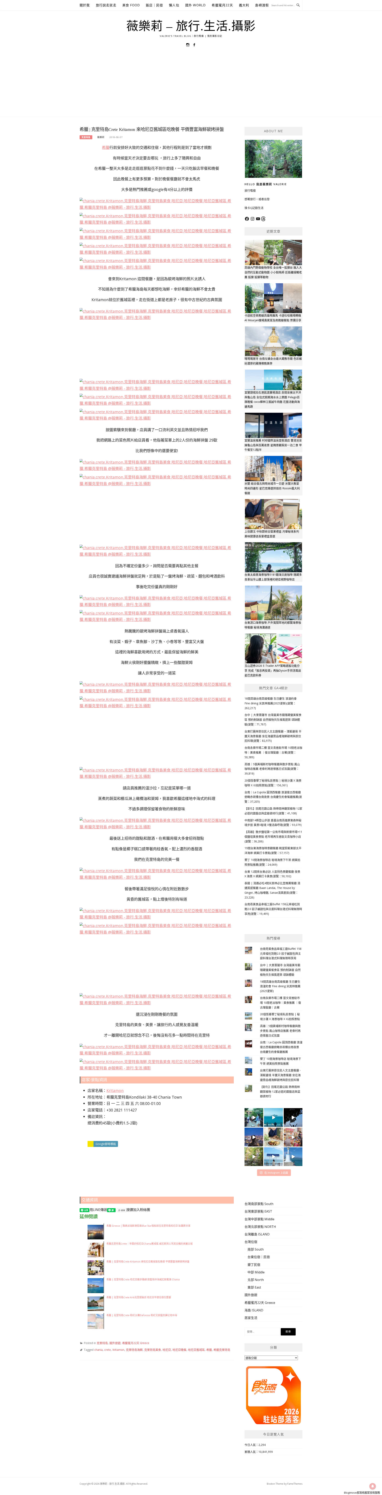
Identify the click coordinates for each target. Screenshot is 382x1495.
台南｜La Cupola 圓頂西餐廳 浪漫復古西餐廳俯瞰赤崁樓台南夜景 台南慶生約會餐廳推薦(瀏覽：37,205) (273, 797)
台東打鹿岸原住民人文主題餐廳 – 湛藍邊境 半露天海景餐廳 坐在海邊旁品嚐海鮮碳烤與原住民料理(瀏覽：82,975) (273, 736)
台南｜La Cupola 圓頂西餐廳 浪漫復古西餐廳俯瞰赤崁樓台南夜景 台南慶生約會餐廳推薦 (281, 1047)
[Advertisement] (191, 87)
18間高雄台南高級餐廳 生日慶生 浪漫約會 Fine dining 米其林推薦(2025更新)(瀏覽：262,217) (271, 703)
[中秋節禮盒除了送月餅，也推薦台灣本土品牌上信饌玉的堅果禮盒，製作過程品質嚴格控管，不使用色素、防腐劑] (273, 1137)
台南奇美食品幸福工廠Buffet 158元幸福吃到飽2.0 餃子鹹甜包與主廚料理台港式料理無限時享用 (280, 953)
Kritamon (115, 1090)
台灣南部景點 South (259, 1204)
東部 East (254, 1287)
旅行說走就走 (106, 5)
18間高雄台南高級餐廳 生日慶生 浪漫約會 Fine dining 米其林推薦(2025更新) (280, 986)
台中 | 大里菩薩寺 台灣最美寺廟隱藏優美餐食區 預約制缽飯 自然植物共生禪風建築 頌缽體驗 (280, 969)
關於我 (85, 5)
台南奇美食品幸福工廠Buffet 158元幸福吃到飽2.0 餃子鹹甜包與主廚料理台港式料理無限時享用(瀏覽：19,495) (273, 909)
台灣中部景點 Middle (259, 1219)
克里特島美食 (152, 1350)
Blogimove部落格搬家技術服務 (362, 1492)
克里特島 (86, 137)
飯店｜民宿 (154, 5)
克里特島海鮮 (134, 1350)
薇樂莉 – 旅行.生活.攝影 (191, 26)
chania (98, 1350)
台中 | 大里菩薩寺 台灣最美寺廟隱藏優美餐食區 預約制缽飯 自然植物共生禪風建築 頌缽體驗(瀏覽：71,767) (273, 719)
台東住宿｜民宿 (259, 1257)
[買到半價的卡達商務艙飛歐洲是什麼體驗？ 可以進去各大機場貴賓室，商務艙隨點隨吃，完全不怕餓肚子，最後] (254, 1117)
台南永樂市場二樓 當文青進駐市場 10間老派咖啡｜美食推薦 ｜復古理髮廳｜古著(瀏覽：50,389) (273, 752)
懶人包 (174, 5)
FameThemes (294, 1483)
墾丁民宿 (254, 1264)
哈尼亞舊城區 (196, 1350)
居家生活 (251, 1318)
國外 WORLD (195, 5)
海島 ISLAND (254, 1310)
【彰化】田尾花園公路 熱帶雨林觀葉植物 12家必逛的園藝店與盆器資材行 (280, 1091)
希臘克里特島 (221, 1350)
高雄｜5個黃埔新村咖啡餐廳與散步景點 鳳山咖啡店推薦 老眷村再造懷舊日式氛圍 (280, 1030)
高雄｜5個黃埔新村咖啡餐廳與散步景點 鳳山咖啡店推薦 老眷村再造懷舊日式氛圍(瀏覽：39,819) (272, 769)
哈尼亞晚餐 (179, 1350)
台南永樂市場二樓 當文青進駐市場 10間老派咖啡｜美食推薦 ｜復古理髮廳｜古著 (280, 1002)
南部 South (256, 1249)
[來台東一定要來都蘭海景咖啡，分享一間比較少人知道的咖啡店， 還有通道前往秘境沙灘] (273, 1156)
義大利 (244, 5)
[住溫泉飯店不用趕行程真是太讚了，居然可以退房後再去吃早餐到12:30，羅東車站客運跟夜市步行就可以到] (254, 1137)
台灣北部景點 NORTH (260, 1226)
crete (107, 1350)
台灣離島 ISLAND (257, 1234)
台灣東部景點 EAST (258, 1211)
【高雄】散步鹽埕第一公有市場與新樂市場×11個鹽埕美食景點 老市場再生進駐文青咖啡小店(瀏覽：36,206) (273, 836)
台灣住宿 (251, 1242)
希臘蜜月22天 (222, 5)
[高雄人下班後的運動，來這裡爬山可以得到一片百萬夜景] (293, 1117)
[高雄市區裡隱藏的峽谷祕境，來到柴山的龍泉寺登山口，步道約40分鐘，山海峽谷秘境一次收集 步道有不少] (254, 1156)
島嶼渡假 (262, 5)
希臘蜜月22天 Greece (135, 1343)
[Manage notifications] (372, 1486)
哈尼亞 (167, 1350)
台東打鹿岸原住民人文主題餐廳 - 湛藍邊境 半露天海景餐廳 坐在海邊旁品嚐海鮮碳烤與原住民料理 (280, 1075)
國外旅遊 (115, 1343)
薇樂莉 (100, 137)
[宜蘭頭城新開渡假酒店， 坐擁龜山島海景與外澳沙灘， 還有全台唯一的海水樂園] (273, 1117)
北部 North (256, 1280)
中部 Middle (256, 1272)
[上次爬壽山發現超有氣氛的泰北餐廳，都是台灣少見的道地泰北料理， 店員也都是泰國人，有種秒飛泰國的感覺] (293, 1137)
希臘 (105, 147)
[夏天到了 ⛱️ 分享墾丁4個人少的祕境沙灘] (293, 1156)
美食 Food (131, 5)
